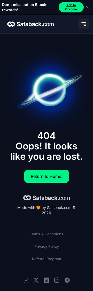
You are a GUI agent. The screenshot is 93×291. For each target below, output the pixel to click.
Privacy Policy (46, 246)
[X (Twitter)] (36, 280)
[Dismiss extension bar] (87, 7)
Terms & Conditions (46, 234)
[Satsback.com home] (30, 24)
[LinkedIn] (46, 280)
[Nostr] (25, 280)
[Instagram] (56, 280)
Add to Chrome (71, 7)
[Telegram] (67, 280)
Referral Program (46, 259)
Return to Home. (47, 176)
